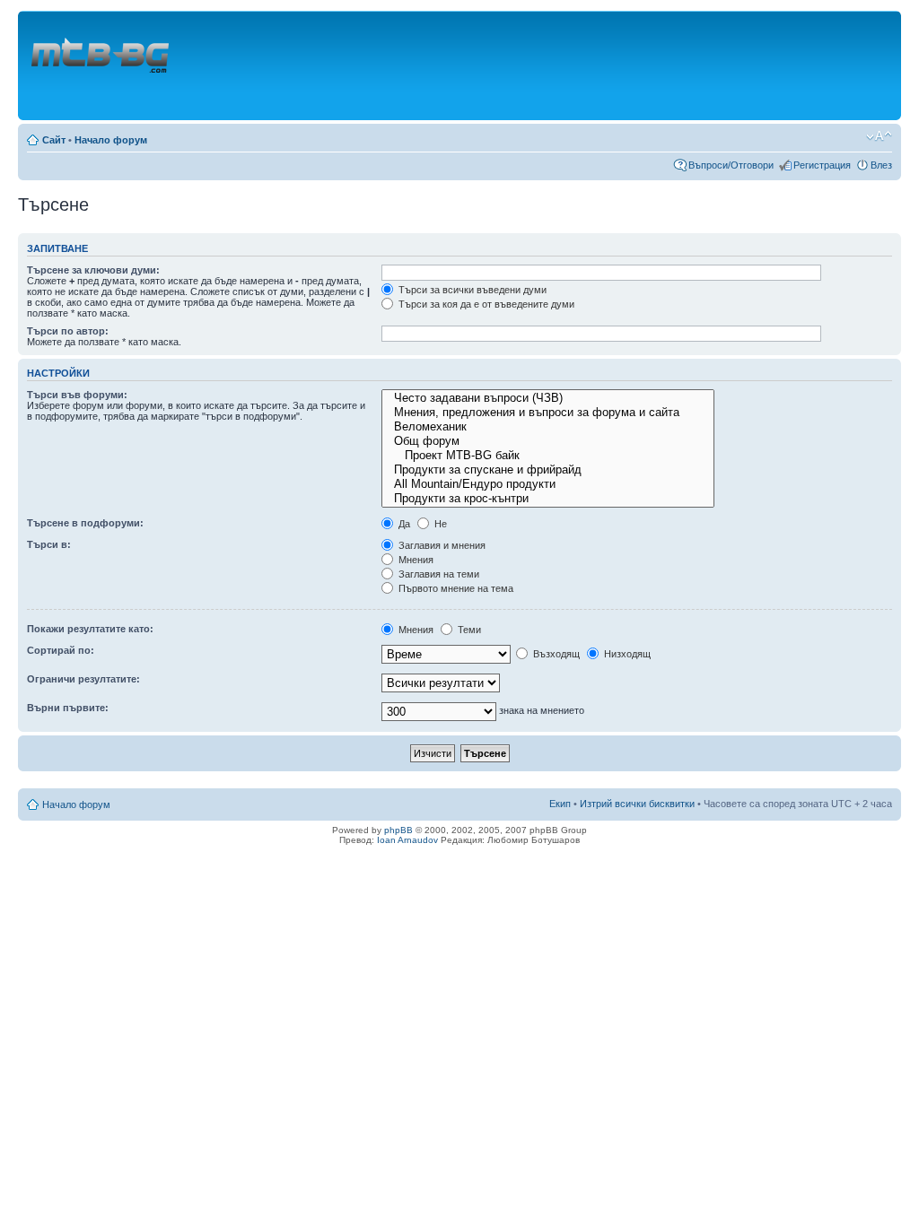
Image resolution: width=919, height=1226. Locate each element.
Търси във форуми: (77, 394)
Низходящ (626, 653)
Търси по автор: (68, 331)
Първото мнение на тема (454, 588)
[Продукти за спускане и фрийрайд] (547, 470)
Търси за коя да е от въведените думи (485, 304)
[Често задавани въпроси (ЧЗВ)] (547, 398)
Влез (881, 165)
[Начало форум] (101, 65)
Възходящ (555, 653)
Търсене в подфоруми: (85, 522)
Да (403, 523)
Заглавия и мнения (441, 545)
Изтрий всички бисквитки (637, 803)
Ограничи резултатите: (83, 679)
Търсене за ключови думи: (93, 270)
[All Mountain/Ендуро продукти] (547, 484)
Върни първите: (68, 707)
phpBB (398, 830)
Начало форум (110, 140)
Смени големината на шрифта (879, 136)
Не (439, 523)
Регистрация (822, 165)
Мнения (414, 559)
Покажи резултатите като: (90, 628)
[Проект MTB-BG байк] (547, 455)
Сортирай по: (60, 650)
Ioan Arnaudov (407, 840)
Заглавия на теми (437, 574)
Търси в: (49, 544)
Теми (468, 629)
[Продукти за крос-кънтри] (547, 498)
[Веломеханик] (547, 427)
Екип (560, 803)
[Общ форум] (547, 441)
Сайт (54, 140)
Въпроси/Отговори (731, 165)
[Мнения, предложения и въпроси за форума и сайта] (547, 412)
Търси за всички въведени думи (471, 289)
